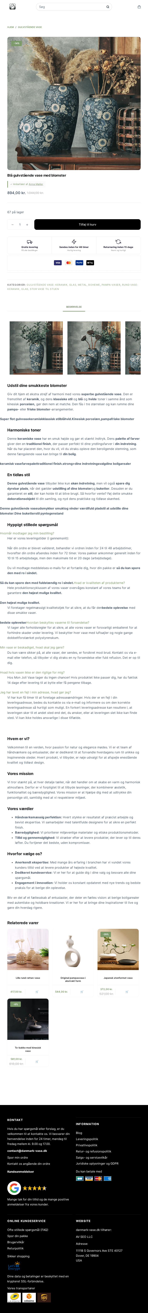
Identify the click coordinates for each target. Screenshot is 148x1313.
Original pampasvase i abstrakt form (73, 979)
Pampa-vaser (111, 284)
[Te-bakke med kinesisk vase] (28, 1019)
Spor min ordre (17, 1157)
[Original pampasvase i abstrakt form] (73, 949)
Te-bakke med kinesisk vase (28, 1049)
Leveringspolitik (87, 1139)
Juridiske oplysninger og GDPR (97, 1163)
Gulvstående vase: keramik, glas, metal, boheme (63, 284)
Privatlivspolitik (86, 1145)
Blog (79, 1133)
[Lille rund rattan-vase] (28, 949)
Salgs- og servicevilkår (92, 1157)
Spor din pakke (17, 1236)
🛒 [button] (37, 991)
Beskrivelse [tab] (74, 306)
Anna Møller (36, 184)
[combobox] (71, 7)
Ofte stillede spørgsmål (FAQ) (27, 1230)
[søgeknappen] (108, 7)
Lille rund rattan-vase (28, 977)
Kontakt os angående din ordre (28, 1164)
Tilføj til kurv (87, 224)
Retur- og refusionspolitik (93, 1151)
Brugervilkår (15, 1242)
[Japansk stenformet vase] (118, 949)
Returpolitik (15, 1248)
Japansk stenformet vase (118, 977)
